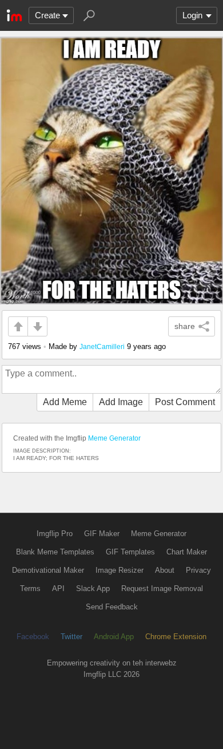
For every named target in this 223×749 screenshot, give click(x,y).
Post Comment (185, 402)
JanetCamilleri (102, 346)
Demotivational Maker (48, 570)
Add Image (121, 402)
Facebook (33, 636)
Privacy (198, 570)
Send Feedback (112, 607)
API (58, 588)
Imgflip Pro (55, 533)
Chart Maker (186, 552)
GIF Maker (102, 533)
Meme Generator (114, 438)
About (164, 570)
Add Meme (65, 402)
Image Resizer (119, 570)
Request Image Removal (162, 588)
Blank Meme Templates (55, 552)
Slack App (93, 588)
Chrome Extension (175, 636)
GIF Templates (130, 552)
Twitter (71, 636)
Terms (30, 588)
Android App (114, 636)
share (184, 326)
